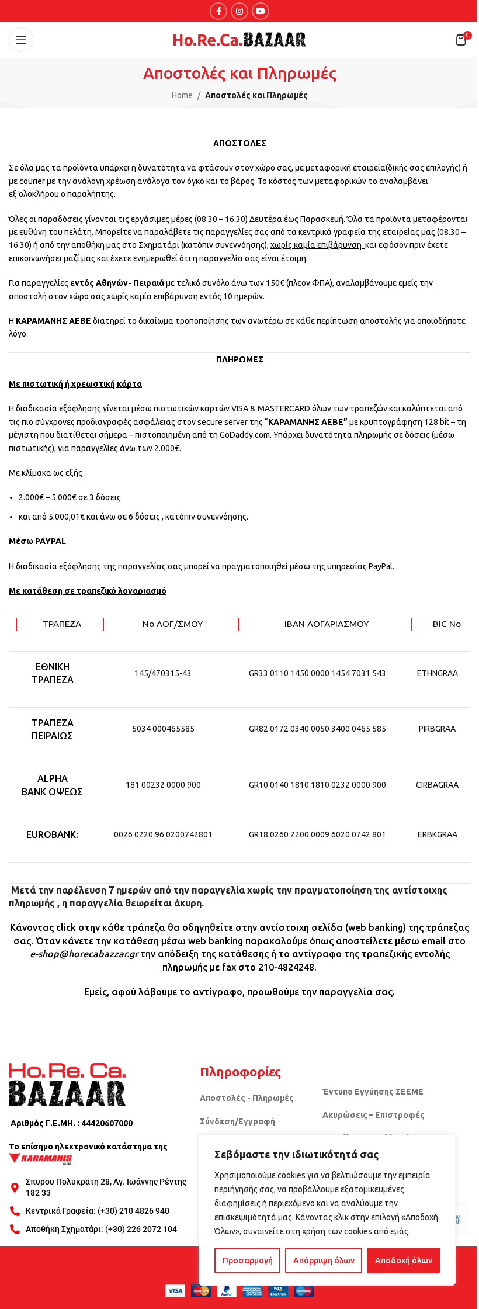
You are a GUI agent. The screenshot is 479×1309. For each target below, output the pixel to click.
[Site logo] (239, 39)
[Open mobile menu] (21, 39)
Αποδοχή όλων (403, 1260)
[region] (327, 1210)
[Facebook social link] (218, 11)
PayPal (381, 566)
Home (182, 95)
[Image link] (67, 1084)
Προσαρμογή (248, 1260)
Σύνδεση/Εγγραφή (237, 1121)
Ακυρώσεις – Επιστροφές (373, 1115)
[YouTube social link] (260, 11)
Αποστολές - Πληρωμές (247, 1098)
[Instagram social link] (239, 11)
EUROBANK (51, 834)
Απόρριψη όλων (324, 1260)
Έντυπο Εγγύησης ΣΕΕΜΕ (373, 1091)
